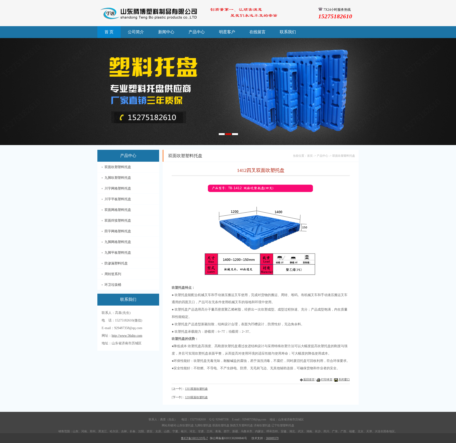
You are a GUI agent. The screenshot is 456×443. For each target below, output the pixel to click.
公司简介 (136, 32)
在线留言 (257, 32)
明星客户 (227, 32)
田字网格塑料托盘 (117, 231)
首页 (310, 155)
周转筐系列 (112, 274)
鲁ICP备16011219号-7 (194, 438)
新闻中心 (166, 32)
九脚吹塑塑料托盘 (117, 178)
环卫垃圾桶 (112, 285)
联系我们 (288, 32)
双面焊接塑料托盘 (117, 220)
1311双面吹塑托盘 (196, 388)
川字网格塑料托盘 (117, 188)
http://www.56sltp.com (127, 335)
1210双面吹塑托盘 (196, 397)
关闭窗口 (344, 379)
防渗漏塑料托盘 (116, 263)
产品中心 (197, 32)
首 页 (109, 32)
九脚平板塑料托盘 (117, 252)
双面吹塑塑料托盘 (117, 167)
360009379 (272, 438)
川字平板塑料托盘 (117, 199)
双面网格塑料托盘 (117, 210)
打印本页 (326, 379)
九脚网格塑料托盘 (117, 242)
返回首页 (309, 379)
